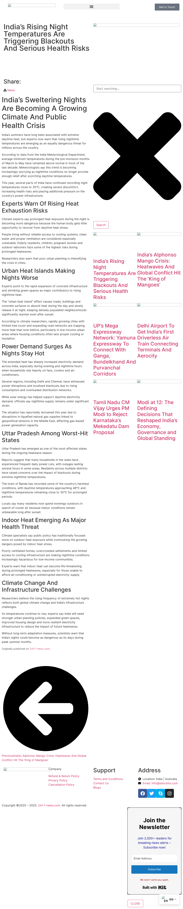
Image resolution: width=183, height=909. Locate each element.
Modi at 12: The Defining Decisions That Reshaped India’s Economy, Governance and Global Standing (157, 420)
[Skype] (160, 793)
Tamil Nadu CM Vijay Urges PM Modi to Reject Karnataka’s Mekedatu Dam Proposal (111, 417)
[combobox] (137, 88)
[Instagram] (169, 793)
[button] (91, 6)
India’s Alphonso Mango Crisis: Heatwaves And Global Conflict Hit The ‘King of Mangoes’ (159, 270)
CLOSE (135, 903)
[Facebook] (142, 793)
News (11, 90)
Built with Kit (154, 887)
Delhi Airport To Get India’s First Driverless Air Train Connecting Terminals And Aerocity (157, 341)
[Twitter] (151, 793)
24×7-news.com (40, 648)
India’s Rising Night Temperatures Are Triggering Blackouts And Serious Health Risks (114, 279)
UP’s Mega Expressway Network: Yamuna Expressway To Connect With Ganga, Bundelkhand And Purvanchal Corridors (114, 350)
